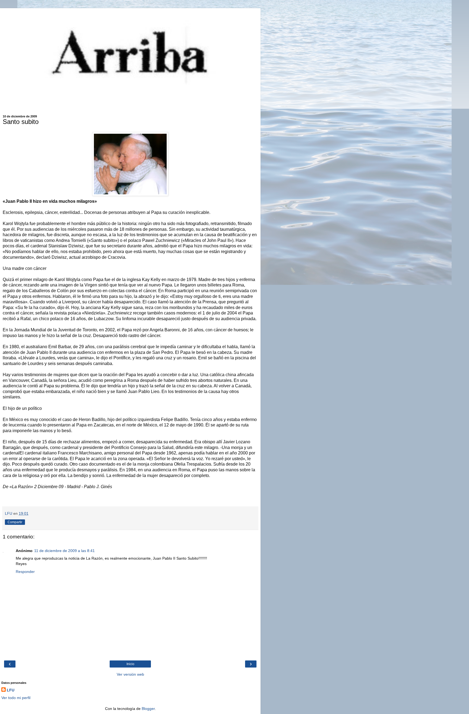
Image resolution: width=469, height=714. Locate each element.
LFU (10, 690)
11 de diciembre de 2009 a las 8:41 (64, 550)
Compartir (15, 522)
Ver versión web (130, 674)
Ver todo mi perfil (15, 698)
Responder (25, 571)
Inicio (130, 664)
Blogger (148, 708)
